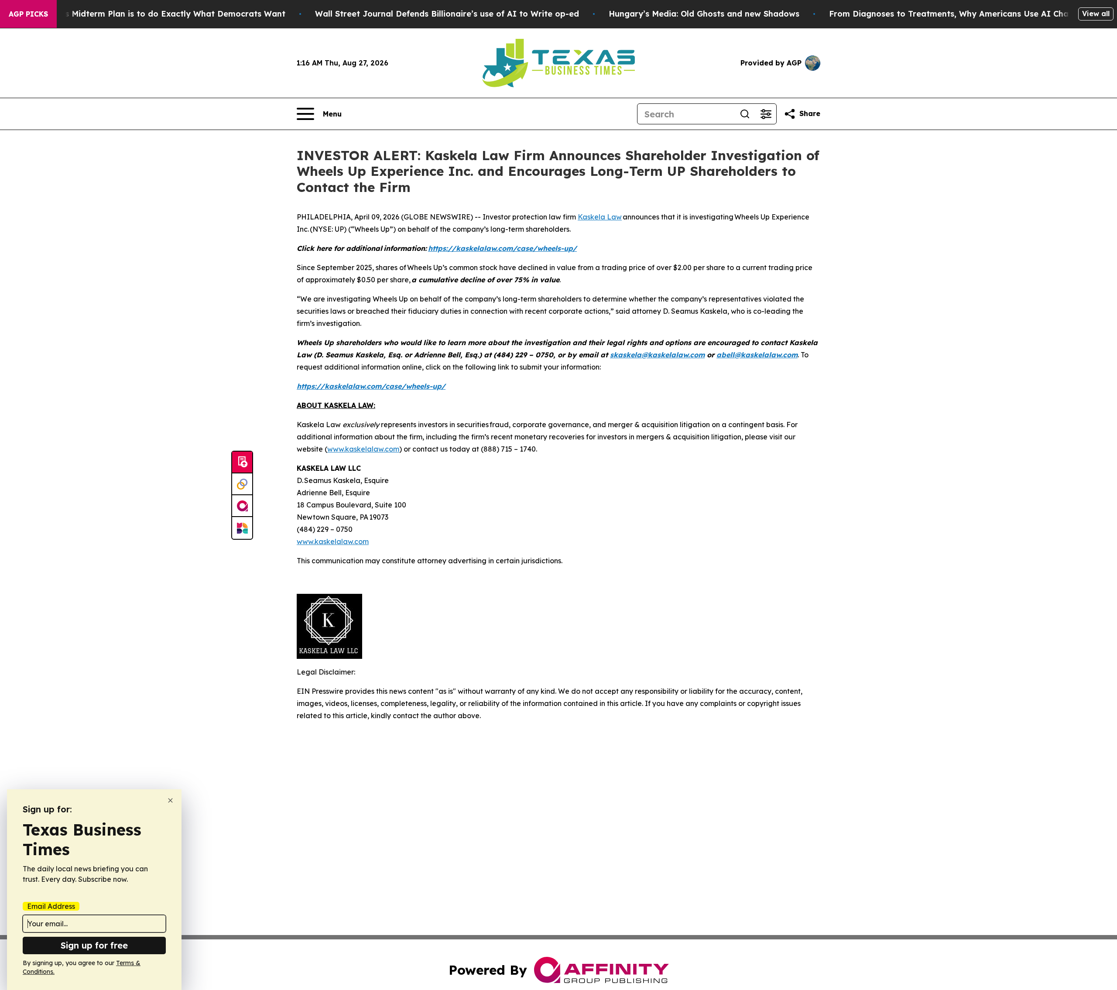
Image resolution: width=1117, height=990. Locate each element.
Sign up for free (94, 945)
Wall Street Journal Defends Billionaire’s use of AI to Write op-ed (447, 14)
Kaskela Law (600, 216)
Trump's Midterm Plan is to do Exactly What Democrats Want (161, 14)
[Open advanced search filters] (765, 114)
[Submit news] (242, 462)
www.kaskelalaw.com (363, 449)
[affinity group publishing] (242, 506)
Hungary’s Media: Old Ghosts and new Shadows (704, 14)
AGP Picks (28, 14)
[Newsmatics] (242, 528)
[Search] (744, 114)
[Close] (170, 800)
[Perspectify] (242, 484)
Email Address (51, 906)
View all (1096, 13)
